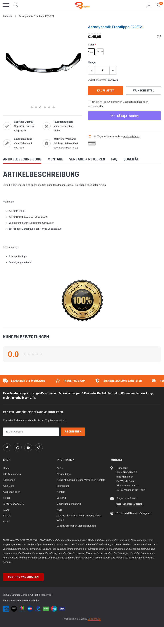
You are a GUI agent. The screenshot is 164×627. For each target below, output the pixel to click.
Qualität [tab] (131, 159)
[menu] (6, 5)
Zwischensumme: (97, 80)
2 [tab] (36, 107)
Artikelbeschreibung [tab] (22, 159)
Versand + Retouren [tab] (87, 159)
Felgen (7, 497)
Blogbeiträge (64, 474)
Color (92, 44)
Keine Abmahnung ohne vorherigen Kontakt (81, 480)
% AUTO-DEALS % (13, 503)
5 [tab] (49, 107)
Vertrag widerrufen (23, 577)
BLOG (6, 521)
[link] (7, 447)
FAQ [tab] (114, 159)
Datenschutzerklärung (69, 503)
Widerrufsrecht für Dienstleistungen (76, 525)
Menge (92, 62)
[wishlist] (159, 37)
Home (6, 468)
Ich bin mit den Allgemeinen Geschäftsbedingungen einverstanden (118, 104)
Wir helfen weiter (129, 504)
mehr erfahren (131, 136)
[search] (16, 5)
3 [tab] (40, 107)
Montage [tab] (55, 159)
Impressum (63, 485)
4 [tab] (45, 107)
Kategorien (9, 480)
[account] (149, 5)
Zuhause (8, 16)
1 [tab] (32, 107)
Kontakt (7, 515)
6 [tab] (54, 107)
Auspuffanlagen (11, 491)
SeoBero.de (94, 618)
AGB (59, 509)
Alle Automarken (12, 474)
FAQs (6, 509)
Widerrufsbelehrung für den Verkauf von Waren (79, 517)
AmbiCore (8, 485)
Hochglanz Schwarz (91, 51)
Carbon (100, 51)
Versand (61, 497)
